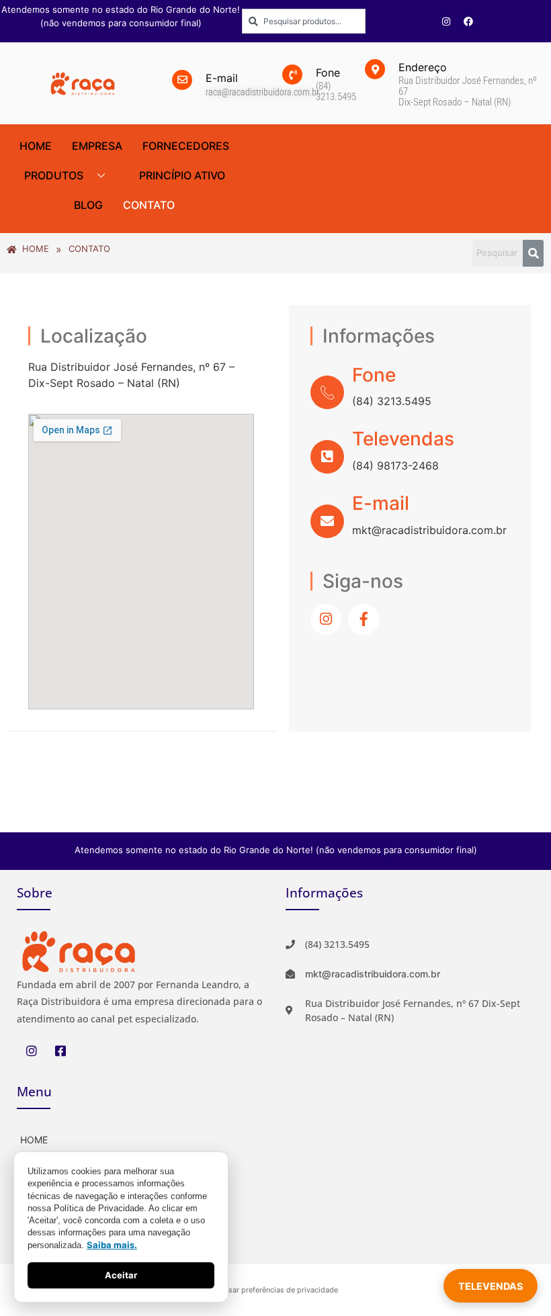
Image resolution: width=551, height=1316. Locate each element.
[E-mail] (327, 521)
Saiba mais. (112, 1244)
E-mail (380, 503)
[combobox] (304, 21)
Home (35, 145)
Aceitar (121, 1275)
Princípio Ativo (182, 175)
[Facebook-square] (60, 1051)
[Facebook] (468, 21)
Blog (88, 205)
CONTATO (149, 205)
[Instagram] (446, 21)
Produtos (53, 175)
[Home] (141, 1138)
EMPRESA (97, 145)
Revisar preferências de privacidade (276, 1290)
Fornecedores (185, 145)
